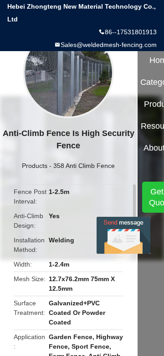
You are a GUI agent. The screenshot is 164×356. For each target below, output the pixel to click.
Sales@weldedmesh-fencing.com (109, 44)
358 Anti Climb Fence (84, 165)
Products (34, 165)
